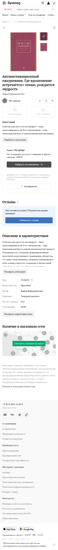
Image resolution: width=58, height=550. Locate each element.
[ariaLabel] (54, 545)
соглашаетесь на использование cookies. (24, 546)
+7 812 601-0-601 (12, 404)
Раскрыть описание (14, 271)
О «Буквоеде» (9, 429)
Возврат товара (10, 492)
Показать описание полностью (18, 386)
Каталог (8, 9)
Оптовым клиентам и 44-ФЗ (16, 513)
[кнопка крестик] (32, 280)
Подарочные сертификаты (15, 460)
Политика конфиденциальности (18, 487)
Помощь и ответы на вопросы (17, 503)
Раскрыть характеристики (18, 314)
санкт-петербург (16, 150)
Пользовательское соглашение (17, 482)
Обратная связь (10, 518)
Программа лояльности (14, 434)
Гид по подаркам (36, 15)
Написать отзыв (29, 220)
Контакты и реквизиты (13, 508)
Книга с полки (18, 14)
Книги (5, 15)
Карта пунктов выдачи (13, 477)
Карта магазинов (10, 450)
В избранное (30, 186)
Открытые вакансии (12, 438)
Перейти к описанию (15, 139)
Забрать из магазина (27, 164)
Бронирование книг (12, 455)
